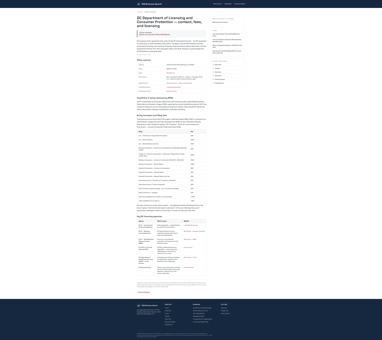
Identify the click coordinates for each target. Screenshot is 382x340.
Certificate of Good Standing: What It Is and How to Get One (227, 52)
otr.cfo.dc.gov (188, 247)
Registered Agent (198, 316)
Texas (167, 313)
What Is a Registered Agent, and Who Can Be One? (227, 46)
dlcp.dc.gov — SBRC (190, 239)
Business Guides (240, 4)
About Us (224, 308)
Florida (167, 316)
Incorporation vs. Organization (202, 319)
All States (140, 12)
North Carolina (219, 79)
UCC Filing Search (199, 313)
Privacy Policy (225, 313)
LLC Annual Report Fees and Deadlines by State (226, 35)
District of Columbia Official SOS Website (154, 35)
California (168, 310)
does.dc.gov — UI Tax (190, 257)
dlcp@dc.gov (171, 73)
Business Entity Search (220, 22)
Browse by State (170, 322)
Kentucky (217, 75)
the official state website (145, 286)
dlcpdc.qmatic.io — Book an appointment (179, 83)
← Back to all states (143, 292)
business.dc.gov (172, 91)
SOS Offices (169, 324)
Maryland (217, 64)
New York (168, 319)
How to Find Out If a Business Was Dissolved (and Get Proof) (227, 40)
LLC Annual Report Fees (200, 322)
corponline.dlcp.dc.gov (174, 87)
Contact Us (224, 310)
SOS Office (228, 4)
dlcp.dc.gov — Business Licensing (194, 231)
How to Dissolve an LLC (200, 310)
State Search (217, 4)
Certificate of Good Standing (202, 308)
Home (167, 308)
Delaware (217, 72)
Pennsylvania (218, 83)
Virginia (216, 68)
